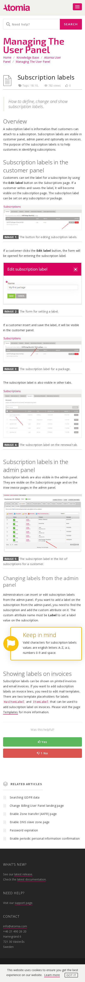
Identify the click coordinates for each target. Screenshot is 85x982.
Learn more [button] (52, 975)
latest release (23, 874)
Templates (10, 712)
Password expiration (24, 830)
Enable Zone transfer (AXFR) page (33, 814)
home (7, 57)
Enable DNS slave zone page (30, 822)
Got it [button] (71, 975)
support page (23, 903)
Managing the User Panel (33, 61)
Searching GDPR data (25, 797)
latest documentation (31, 879)
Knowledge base (28, 57)
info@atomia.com (15, 926)
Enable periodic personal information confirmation (45, 838)
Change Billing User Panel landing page (37, 806)
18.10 (34, 85)
